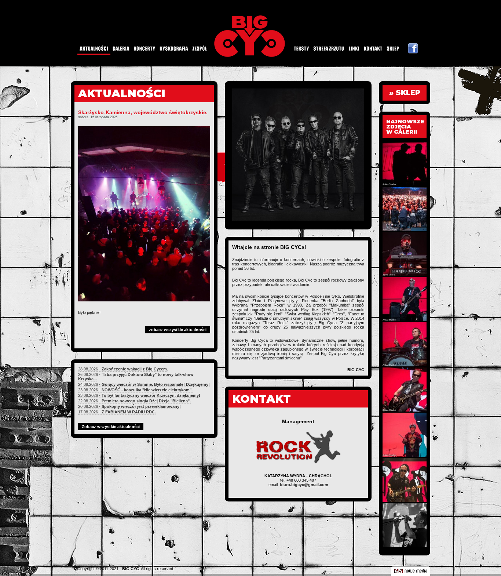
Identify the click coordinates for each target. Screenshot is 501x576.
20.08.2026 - (129, 406)
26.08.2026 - (136, 376)
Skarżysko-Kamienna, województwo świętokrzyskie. (143, 112)
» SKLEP (404, 92)
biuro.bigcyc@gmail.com (304, 484)
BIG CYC (130, 568)
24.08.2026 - (144, 384)
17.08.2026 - (117, 412)
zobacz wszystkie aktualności (177, 329)
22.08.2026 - (134, 401)
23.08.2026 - (135, 390)
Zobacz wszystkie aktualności (111, 426)
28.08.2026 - (123, 369)
